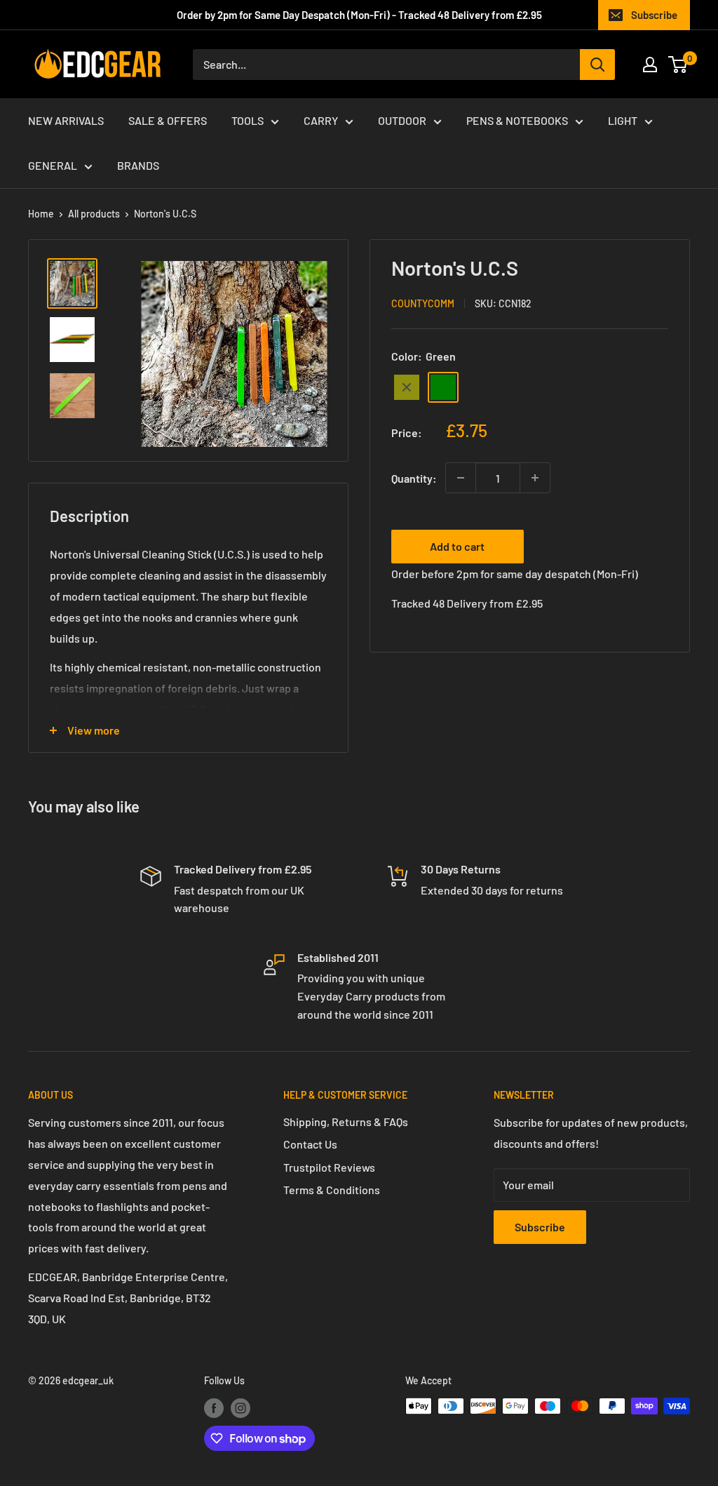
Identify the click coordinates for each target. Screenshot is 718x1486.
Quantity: (414, 478)
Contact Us (310, 1144)
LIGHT (622, 120)
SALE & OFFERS (167, 120)
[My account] (650, 64)
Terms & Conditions (331, 1189)
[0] (678, 64)
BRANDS (138, 165)
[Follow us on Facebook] (214, 1407)
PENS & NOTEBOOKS (517, 120)
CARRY (321, 120)
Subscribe (654, 14)
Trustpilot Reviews (329, 1167)
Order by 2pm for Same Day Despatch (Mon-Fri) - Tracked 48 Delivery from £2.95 (359, 14)
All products (94, 214)
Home (41, 214)
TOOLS (247, 120)
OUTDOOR (402, 120)
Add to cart (457, 546)
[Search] (597, 64)
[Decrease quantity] (460, 478)
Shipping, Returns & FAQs (345, 1121)
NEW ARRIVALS (66, 120)
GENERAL (52, 165)
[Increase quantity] (535, 478)
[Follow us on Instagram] (240, 1407)
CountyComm (422, 303)
